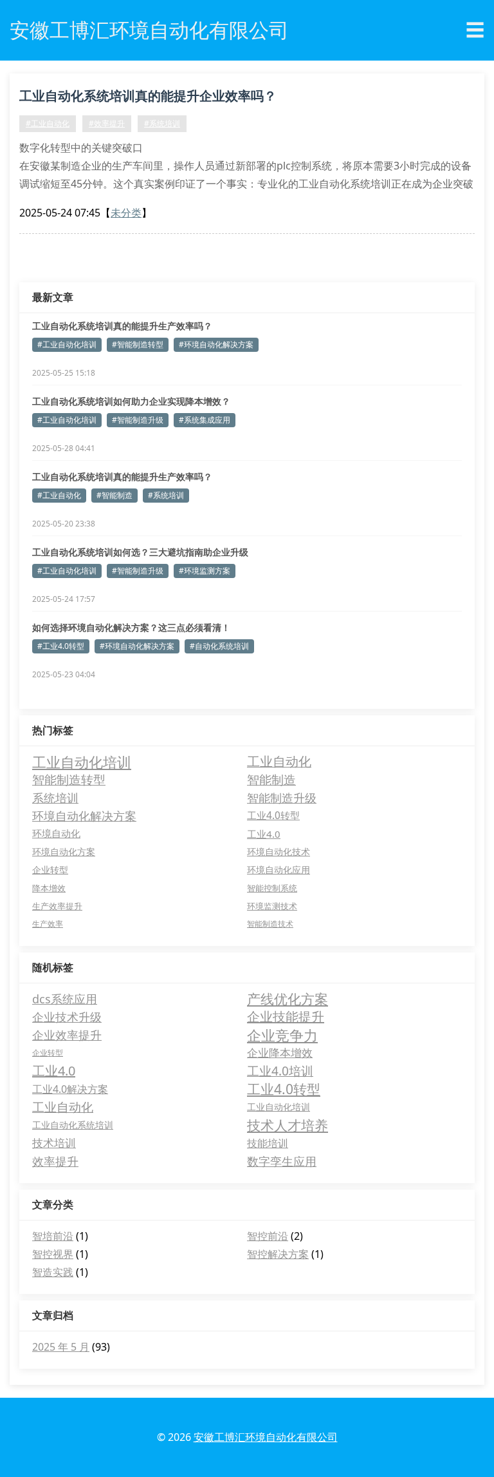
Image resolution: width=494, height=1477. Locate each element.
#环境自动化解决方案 (216, 344)
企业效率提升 (67, 1035)
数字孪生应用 (281, 1161)
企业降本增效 (280, 1052)
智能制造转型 (68, 779)
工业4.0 (263, 833)
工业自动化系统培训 (72, 1125)
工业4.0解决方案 (70, 1089)
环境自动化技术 (278, 851)
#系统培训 (162, 123)
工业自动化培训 (81, 762)
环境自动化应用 (278, 870)
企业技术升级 (67, 1017)
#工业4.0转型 (60, 646)
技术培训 (54, 1142)
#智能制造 (114, 495)
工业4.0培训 (280, 1071)
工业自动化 (279, 761)
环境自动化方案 (63, 851)
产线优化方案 (287, 999)
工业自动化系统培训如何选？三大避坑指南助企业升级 (140, 552)
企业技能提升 (285, 1016)
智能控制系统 (272, 888)
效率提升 (55, 1161)
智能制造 (271, 779)
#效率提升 (107, 123)
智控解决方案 (278, 1254)
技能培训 (267, 1143)
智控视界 (52, 1254)
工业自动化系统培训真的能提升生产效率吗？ (122, 326)
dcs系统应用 (64, 999)
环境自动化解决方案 (84, 816)
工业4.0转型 (273, 815)
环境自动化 (56, 833)
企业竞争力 (282, 1035)
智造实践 (52, 1272)
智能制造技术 (270, 923)
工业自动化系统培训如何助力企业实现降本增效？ (131, 401)
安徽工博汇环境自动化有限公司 (266, 1437)
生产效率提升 (57, 906)
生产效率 (47, 923)
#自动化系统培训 (219, 646)
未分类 (126, 213)
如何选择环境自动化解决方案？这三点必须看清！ (131, 627)
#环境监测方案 (204, 570)
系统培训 (55, 797)
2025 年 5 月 (60, 1347)
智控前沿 (267, 1236)
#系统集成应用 (204, 419)
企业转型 (50, 870)
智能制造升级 (281, 797)
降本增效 (49, 888)
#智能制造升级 (137, 419)
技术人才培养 (287, 1125)
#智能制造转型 (137, 344)
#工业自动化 (47, 123)
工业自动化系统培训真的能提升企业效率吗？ (148, 95)
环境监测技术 (272, 906)
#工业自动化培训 (66, 344)
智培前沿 (52, 1236)
